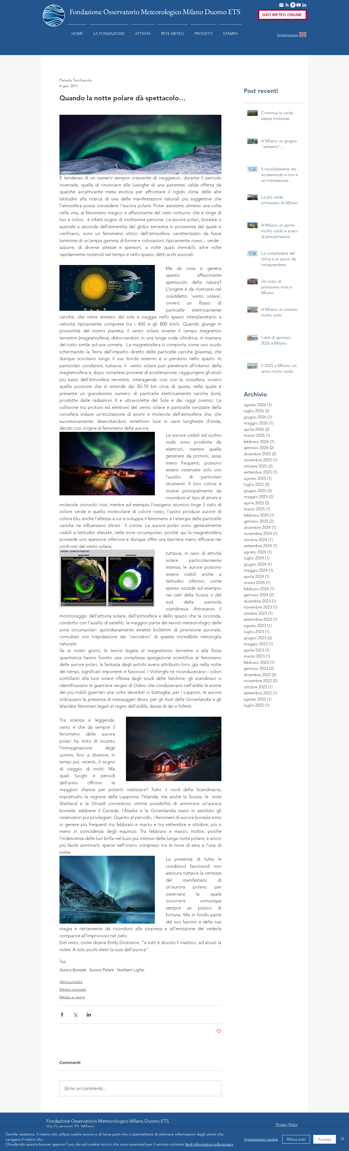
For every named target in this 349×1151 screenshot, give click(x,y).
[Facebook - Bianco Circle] (293, 5)
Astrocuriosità (70, 981)
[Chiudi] (342, 1139)
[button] (109, 31)
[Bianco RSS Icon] (287, 5)
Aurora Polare (101, 970)
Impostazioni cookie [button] (261, 1139)
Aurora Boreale (72, 970)
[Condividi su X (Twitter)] (75, 1014)
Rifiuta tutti (296, 1139)
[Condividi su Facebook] (62, 1014)
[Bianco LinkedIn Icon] (304, 5)
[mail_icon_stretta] (281, 5)
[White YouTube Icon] (298, 5)
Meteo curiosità (72, 989)
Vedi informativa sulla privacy (209, 1144)
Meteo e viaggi (72, 997)
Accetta (324, 1139)
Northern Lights (131, 970)
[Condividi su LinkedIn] (88, 1014)
